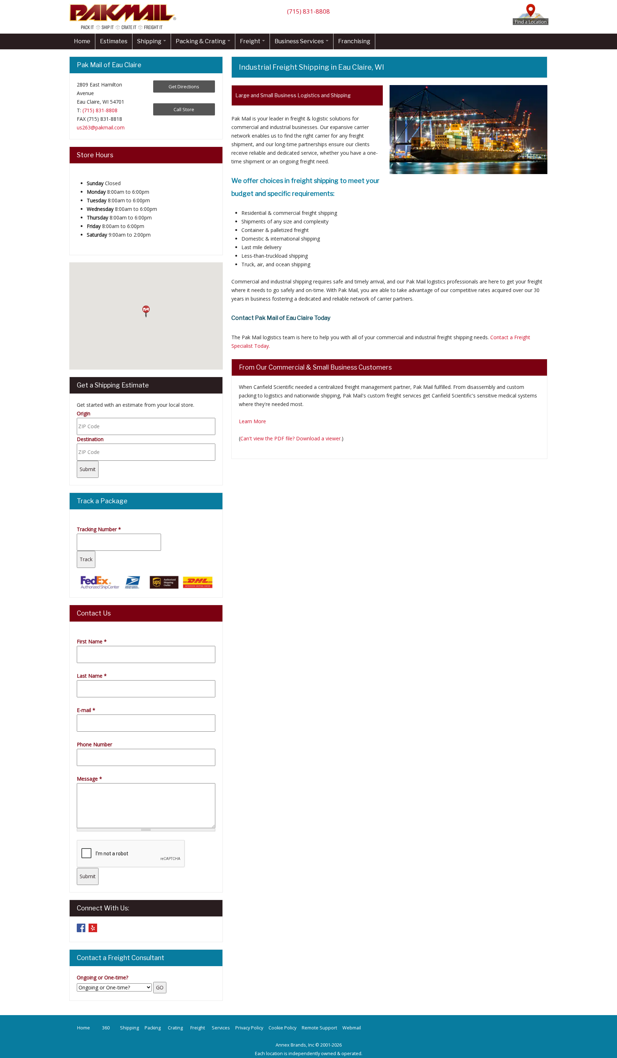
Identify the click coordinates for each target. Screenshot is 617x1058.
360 (106, 1028)
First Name (92, 641)
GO (160, 987)
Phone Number (94, 744)
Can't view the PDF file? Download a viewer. (291, 438)
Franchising (354, 41)
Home (82, 41)
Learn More (252, 421)
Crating (175, 1028)
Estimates (113, 41)
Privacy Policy (249, 1028)
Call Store (184, 109)
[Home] (124, 29)
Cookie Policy (282, 1028)
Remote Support (319, 1028)
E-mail (86, 710)
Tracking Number (99, 529)
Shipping (149, 41)
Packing (153, 1028)
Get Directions (184, 86)
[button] (146, 312)
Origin (83, 413)
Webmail (351, 1028)
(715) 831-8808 (308, 11)
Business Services (300, 41)
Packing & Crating (201, 41)
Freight (250, 41)
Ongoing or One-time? (102, 977)
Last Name (92, 675)
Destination (90, 439)
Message (89, 778)
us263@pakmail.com (101, 127)
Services (221, 1028)
